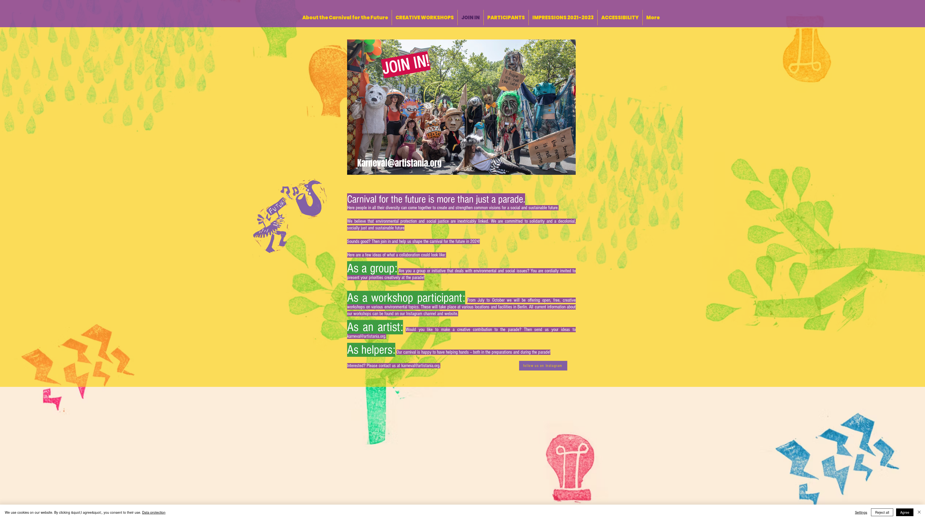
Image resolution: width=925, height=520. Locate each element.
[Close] (919, 512)
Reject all (882, 512)
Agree (904, 512)
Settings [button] (861, 512)
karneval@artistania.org (366, 336)
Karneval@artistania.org (399, 163)
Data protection (153, 512)
